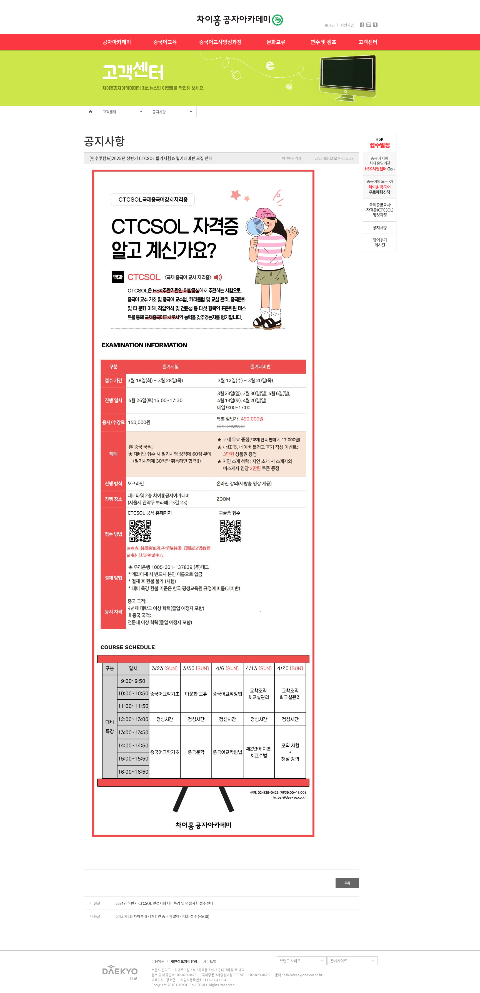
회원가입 (347, 25)
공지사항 (159, 111)
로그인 (330, 25)
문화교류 (276, 42)
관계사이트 (339, 960)
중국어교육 (165, 42)
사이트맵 (209, 961)
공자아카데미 (117, 42)
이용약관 (158, 961)
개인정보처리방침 (184, 961)
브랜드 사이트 (290, 960)
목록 (347, 883)
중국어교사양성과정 (220, 42)
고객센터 (368, 42)
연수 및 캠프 (323, 42)
